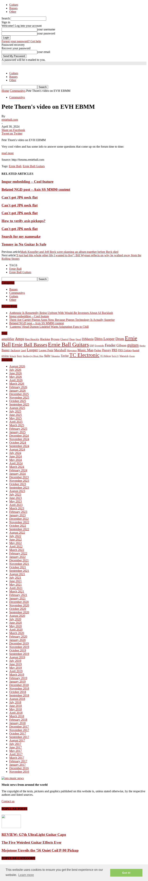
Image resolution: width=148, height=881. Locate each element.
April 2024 (16, 463)
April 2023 (16, 505)
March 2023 (16, 508)
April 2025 (16, 421)
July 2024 (15, 453)
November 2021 (19, 563)
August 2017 (17, 740)
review (5, 355)
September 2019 (19, 653)
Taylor (65, 355)
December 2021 (19, 560)
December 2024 (19, 435)
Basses (13, 8)
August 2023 (17, 491)
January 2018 (17, 723)
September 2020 (19, 612)
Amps (19, 339)
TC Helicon (105, 356)
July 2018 (15, 702)
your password (46, 33)
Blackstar (45, 339)
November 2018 (19, 688)
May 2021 (15, 584)
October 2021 (17, 567)
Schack (13, 356)
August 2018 (17, 698)
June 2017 (15, 747)
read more (8, 153)
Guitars (13, 4)
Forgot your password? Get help (21, 41)
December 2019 (19, 643)
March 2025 (16, 425)
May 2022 (15, 543)
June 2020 (15, 622)
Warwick (124, 356)
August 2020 (17, 615)
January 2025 (17, 432)
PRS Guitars (125, 350)
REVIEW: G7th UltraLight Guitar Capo (34, 835)
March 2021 (16, 591)
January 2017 (17, 764)
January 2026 (17, 390)
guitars (133, 345)
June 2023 (15, 498)
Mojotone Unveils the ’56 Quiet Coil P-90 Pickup (40, 850)
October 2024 (17, 442)
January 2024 (17, 473)
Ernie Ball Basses (29, 345)
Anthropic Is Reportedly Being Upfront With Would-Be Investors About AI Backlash (61, 312)
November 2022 (19, 522)
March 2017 (16, 757)
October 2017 (17, 733)
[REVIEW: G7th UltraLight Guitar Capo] (11, 827)
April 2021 (16, 588)
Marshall (60, 350)
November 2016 (19, 771)
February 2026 (18, 387)
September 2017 (19, 737)
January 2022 (17, 556)
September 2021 (19, 570)
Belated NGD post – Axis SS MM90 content (36, 189)
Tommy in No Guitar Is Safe (24, 244)
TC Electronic (84, 355)
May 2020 (15, 626)
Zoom (132, 356)
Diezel (78, 339)
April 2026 (16, 380)
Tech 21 (115, 356)
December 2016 (19, 768)
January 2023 (17, 515)
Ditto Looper (104, 339)
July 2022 (15, 536)
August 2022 (17, 532)
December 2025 (19, 394)
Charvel (64, 339)
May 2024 (15, 459)
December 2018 (19, 685)
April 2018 (16, 712)
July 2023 (15, 494)
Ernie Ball (15, 166)
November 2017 (19, 730)
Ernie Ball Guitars (34, 166)
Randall (135, 350)
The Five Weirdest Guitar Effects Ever (31, 842)
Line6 (23, 350)
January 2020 (17, 640)
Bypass (55, 339)
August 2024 (17, 449)
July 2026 (15, 369)
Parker (97, 350)
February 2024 (18, 470)
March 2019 (16, 674)
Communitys (17, 97)
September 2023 (19, 487)
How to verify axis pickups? (23, 221)
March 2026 (16, 383)
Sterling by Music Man (33, 356)
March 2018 (16, 716)
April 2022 (16, 546)
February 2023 (18, 511)
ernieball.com (10, 119)
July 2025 (15, 411)
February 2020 (18, 636)
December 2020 (19, 601)
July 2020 (15, 619)
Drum (119, 339)
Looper (32, 350)
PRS (114, 350)
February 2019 (18, 678)
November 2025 (19, 397)
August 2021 (17, 574)
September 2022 (19, 529)
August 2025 (17, 408)
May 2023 (15, 501)
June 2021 (15, 581)
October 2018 (17, 692)
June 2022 (15, 539)
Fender (110, 345)
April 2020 (16, 629)
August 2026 (17, 366)
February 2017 (18, 761)
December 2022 (19, 518)
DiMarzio (88, 339)
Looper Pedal (46, 350)
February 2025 (18, 428)
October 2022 (17, 525)
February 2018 (18, 719)
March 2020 (16, 633)
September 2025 (19, 404)
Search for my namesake (21, 236)
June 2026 (15, 373)
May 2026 (15, 376)
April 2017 (16, 754)
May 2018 (15, 709)
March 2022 (16, 550)
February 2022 (18, 553)
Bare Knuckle (32, 339)
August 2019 (17, 657)
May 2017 (15, 750)
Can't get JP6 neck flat (20, 197)
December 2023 (19, 477)
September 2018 (19, 695)
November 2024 (19, 439)
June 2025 (15, 414)
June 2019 (15, 664)
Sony (19, 355)
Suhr (47, 356)
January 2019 (17, 681)
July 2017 (15, 744)
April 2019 (16, 671)
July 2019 (15, 660)
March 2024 (16, 466)
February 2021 (18, 595)
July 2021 (15, 577)
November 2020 (19, 605)
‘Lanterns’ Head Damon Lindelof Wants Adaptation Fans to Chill (49, 326)
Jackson (15, 350)
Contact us (8, 801)
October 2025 (17, 401)
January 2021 (17, 598)
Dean (72, 339)
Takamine (55, 356)
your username (46, 29)
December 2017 (19, 726)
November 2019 (19, 647)
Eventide (99, 345)
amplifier (8, 339)
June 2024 (15, 456)
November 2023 (19, 480)
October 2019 (17, 650)
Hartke (142, 346)
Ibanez (6, 350)
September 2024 (19, 446)
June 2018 (15, 705)
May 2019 (15, 667)
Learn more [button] (26, 875)
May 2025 (15, 418)
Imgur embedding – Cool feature (27, 182)
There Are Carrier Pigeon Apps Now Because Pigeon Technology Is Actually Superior (62, 319)
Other (12, 11)
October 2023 (17, 484)
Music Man (85, 350)
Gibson (121, 345)
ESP (92, 345)
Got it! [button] (126, 872)
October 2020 (17, 608)
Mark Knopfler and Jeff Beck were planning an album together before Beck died (69, 251)
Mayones (72, 350)
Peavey (106, 350)
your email (43, 51)
